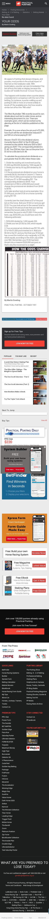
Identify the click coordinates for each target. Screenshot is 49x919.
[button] (15, 454)
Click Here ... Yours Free (14, 469)
